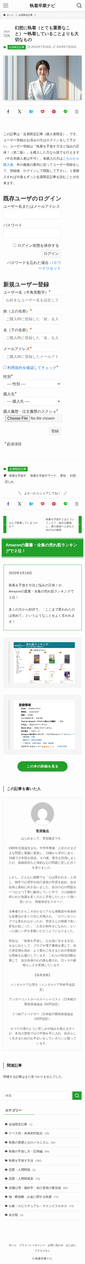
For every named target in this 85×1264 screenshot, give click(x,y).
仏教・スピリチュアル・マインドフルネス (41, 1206)
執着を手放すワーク (43, 475)
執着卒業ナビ (42, 6)
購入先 (10, 393)
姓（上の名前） (17, 310)
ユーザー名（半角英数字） (27, 291)
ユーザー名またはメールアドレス (31, 206)
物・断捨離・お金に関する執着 (34, 1197)
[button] (8, 111)
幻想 (73, 475)
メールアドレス (17, 348)
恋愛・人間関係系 (24, 1178)
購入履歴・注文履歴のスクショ (30, 411)
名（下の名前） (17, 329)
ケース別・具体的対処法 (29, 1133)
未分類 (16, 1215)
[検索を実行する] (77, 1095)
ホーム (13, 1245)
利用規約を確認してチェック (31, 368)
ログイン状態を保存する (38, 245)
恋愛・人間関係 (22, 1169)
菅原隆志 (42, 831)
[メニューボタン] (5, 5)
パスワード (12, 225)
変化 (63, 475)
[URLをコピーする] (76, 111)
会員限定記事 (16, 47)
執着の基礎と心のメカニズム (32, 1142)
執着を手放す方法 (25, 1160)
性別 (8, 376)
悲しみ (9, 481)
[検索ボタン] (79, 5)
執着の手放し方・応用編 (29, 1151)
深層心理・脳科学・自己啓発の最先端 (38, 1188)
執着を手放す (17, 475)
